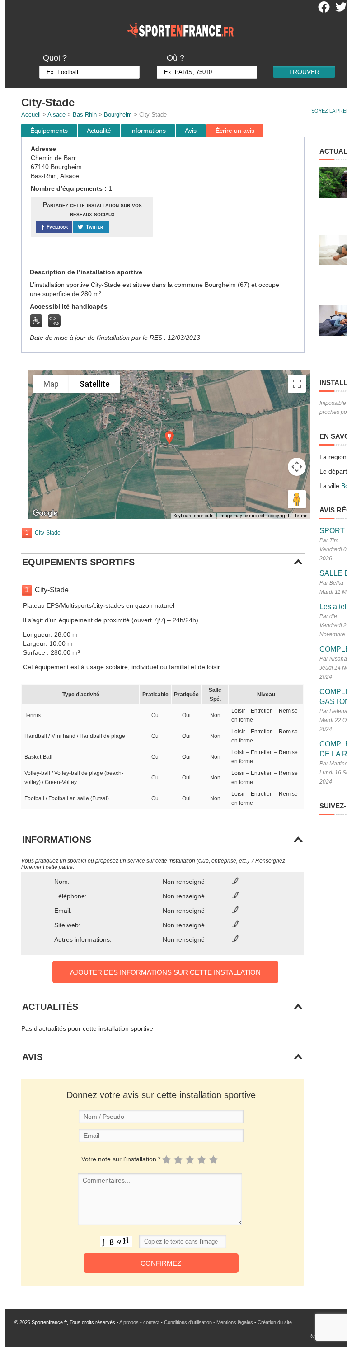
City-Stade (48, 533)
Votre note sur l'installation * (120, 1159)
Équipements (49, 130)
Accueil (31, 114)
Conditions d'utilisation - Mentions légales (208, 1322)
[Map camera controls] (297, 467)
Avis (191, 130)
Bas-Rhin (85, 114)
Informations (148, 130)
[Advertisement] (230, 202)
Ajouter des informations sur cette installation (165, 972)
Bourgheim (118, 114)
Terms (301, 515)
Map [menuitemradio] (51, 384)
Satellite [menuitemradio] (95, 384)
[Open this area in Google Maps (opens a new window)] (45, 513)
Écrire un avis (235, 130)
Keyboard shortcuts (194, 515)
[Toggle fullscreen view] (297, 384)
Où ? (175, 57)
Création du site (275, 1322)
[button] (169, 437)
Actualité (99, 130)
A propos (129, 1322)
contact (151, 1322)
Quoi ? (55, 57)
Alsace (56, 114)
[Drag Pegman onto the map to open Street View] (297, 499)
